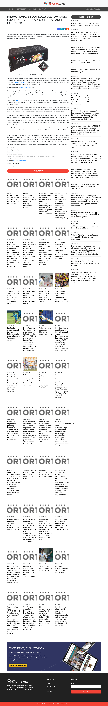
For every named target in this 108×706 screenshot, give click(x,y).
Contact (49, 691)
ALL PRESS (32, 9)
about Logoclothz (25, 88)
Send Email (14, 152)
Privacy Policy (51, 686)
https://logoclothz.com (19, 160)
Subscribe (86, 692)
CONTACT (42, 9)
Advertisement (51, 689)
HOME (11, 9)
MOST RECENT (21, 9)
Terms (49, 683)
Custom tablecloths (20, 82)
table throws (19, 100)
